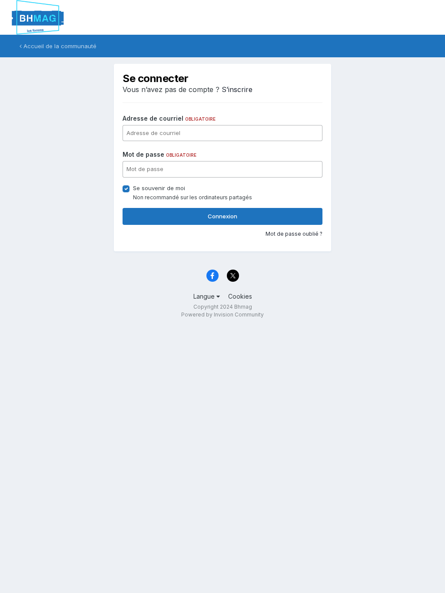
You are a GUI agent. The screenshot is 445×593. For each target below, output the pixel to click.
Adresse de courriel (169, 118)
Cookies (240, 296)
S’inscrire (237, 89)
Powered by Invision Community (222, 314)
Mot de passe (159, 154)
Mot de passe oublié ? (294, 234)
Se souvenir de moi (159, 187)
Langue (204, 296)
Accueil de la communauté (59, 46)
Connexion (222, 216)
